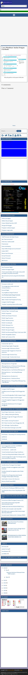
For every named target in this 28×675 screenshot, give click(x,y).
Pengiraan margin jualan (7, 230)
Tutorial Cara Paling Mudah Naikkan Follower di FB (13, 454)
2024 (4, 568)
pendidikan (4, 553)
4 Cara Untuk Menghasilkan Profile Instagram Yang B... (14, 395)
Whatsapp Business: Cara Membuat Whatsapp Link (13, 370)
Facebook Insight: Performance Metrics (10, 348)
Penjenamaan (5, 244)
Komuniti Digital (5, 290)
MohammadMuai (11, 670)
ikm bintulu (4, 546)
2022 (4, 583)
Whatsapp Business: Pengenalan (9, 363)
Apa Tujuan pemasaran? (7, 239)
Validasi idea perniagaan (7, 220)
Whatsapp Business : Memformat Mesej (11, 378)
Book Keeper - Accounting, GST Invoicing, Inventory (13, 434)
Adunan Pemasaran (6, 258)
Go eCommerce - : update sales (9, 449)
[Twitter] (6, 135)
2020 (4, 588)
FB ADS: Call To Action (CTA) (8, 337)
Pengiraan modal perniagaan (8, 227)
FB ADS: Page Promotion (7, 318)
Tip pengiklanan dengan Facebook (10, 292)
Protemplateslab (9, 672)
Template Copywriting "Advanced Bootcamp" (12, 304)
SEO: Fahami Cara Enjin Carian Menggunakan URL (13, 423)
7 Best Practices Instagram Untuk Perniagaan (12, 397)
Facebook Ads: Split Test (7, 343)
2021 (4, 585)
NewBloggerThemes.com (12, 673)
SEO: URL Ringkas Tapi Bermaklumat (10, 425)
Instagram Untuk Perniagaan (8, 302)
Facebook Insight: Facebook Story (9, 354)
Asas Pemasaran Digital (7, 267)
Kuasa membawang (6, 246)
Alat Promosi (5, 260)
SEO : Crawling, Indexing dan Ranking (10, 414)
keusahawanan (5, 551)
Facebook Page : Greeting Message (10, 311)
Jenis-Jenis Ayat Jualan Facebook (9, 297)
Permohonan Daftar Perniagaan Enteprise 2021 (12, 500)
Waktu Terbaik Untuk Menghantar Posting (11, 299)
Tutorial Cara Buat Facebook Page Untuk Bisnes (12, 452)
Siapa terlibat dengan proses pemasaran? (11, 248)
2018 (4, 593)
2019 (4, 590)
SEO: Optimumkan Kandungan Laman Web (11, 427)
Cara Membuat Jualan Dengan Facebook (13, 48)
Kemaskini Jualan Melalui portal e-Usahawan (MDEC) (13, 515)
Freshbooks (4, 439)
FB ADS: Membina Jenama (8, 320)
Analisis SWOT (5, 251)
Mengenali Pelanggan (7, 225)
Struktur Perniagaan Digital (8, 269)
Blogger (21, 670)
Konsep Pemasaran (6, 255)
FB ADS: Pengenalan (6, 313)
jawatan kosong (5, 549)
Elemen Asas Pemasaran (7, 253)
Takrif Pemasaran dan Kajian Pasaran (10, 237)
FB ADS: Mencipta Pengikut (8, 330)
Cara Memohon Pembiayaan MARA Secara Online (13, 488)
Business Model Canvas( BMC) (8, 481)
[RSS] (20, 135)
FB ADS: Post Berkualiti (7, 322)
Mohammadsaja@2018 (22, 672)
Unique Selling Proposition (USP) (9, 223)
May (7, 570)
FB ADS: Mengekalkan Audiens (9, 334)
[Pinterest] (18, 135)
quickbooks (4, 436)
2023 (4, 580)
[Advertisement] (14, 31)
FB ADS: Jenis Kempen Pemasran (9, 315)
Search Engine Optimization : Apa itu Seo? (11, 412)
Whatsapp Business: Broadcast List (10, 376)
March (7, 577)
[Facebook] (8, 135)
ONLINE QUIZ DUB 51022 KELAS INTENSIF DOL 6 (13, 506)
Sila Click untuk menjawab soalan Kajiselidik (11, 508)
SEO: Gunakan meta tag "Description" (10, 420)
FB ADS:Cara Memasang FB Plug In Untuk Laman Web (14, 332)
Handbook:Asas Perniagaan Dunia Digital (11, 465)
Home (14, 125)
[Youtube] (15, 135)
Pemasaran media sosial (7, 284)
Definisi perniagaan (6, 218)
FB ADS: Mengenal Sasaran (8, 327)
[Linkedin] (10, 135)
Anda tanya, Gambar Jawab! (8, 241)
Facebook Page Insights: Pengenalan (10, 346)
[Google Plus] (3, 135)
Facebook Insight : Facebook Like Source (11, 357)
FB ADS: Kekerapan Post (7, 325)
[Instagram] (13, 135)
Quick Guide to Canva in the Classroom (10, 479)
